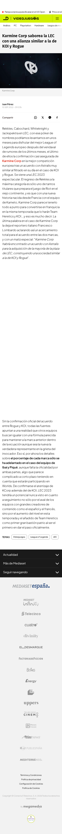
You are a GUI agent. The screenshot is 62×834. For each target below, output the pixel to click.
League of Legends (39, 537)
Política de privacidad (31, 779)
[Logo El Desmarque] (31, 647)
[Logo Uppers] (31, 703)
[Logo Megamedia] (33, 806)
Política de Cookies (31, 788)
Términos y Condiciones (31, 775)
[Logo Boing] (31, 670)
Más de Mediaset (14, 563)
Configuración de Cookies (31, 784)
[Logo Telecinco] (31, 614)
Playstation (25, 26)
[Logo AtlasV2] (31, 737)
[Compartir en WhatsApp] (35, 118)
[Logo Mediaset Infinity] (31, 603)
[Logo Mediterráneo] (31, 759)
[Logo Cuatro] (31, 625)
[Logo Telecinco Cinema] (31, 715)
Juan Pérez (7, 104)
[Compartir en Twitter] (42, 118)
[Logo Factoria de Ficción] (31, 659)
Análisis (6, 26)
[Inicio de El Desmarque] (6, 18)
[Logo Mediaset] (31, 588)
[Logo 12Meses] (31, 726)
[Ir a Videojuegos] (26, 18)
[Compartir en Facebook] (57, 118)
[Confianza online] (31, 822)
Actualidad (10, 554)
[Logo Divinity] (31, 636)
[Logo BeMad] (31, 692)
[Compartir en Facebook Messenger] (50, 118)
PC (15, 26)
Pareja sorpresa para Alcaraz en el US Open (25, 12)
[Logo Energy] (31, 681)
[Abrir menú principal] (57, 18)
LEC (55, 537)
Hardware (39, 26)
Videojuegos (19, 537)
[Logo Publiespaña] (31, 748)
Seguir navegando (15, 572)
